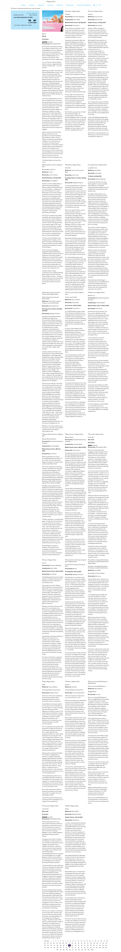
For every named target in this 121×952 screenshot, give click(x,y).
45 (48, 945)
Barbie (44, 33)
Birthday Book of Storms (48, 169)
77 (81, 947)
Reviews (41, 5)
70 (60, 947)
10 (73, 941)
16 (89, 941)
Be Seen (60, 5)
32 (72, 943)
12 (78, 941)
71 (63, 947)
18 (95, 941)
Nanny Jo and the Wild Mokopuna (97, 686)
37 (88, 943)
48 (57, 945)
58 (87, 945)
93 (79, 949)
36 (84, 943)
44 (45, 945)
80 (91, 947)
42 (103, 943)
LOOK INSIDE (33, 22)
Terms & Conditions (84, 5)
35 (81, 943)
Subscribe (70, 5)
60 (94, 945)
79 (87, 947)
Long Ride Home (92, 168)
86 (57, 949)
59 (90, 945)
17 (92, 941)
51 (66, 945)
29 (63, 943)
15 (87, 941)
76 (78, 947)
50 (63, 945)
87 (60, 949)
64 (106, 945)
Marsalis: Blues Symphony (49, 439)
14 (84, 941)
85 (106, 947)
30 (66, 943)
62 (100, 945)
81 (93, 947)
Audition (67, 684)
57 (84, 945)
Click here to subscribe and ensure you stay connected (25, 8)
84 (103, 947)
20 (101, 941)
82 (96, 947)
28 (60, 943)
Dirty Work (68, 168)
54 (75, 945)
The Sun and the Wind (71, 297)
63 (103, 945)
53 (72, 945)
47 (54, 945)
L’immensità (45, 809)
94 (82, 949)
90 (70, 949)
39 (94, 943)
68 (54, 947)
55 (78, 945)
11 (75, 941)
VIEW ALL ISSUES (31, 13)
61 (96, 945)
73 (69, 947)
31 (69, 943)
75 (75, 947)
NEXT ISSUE (32, 15)
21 (104, 941)
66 (48, 947)
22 (107, 941)
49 (60, 945)
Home (23, 5)
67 (51, 947)
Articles (32, 5)
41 (100, 943)
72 (66, 947)
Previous (46, 941)
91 (73, 949)
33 (75, 943)
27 (57, 943)
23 (44, 943)
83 (100, 947)
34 (78, 943)
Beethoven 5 (91, 295)
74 (72, 947)
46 (51, 945)
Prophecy (67, 14)
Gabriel (67, 809)
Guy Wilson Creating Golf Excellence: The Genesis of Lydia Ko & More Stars (98, 567)
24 (48, 943)
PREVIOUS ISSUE (19, 15)
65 (45, 947)
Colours (44, 563)
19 (98, 941)
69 (57, 947)
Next (92, 949)
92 (76, 949)
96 (88, 949)
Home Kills (91, 437)
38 (91, 943)
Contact (50, 5)
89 (67, 949)
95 (85, 949)
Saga (43, 684)
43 (106, 943)
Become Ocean (69, 437)
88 (63, 949)
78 (84, 947)
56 (81, 945)
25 (51, 943)
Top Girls (90, 14)
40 (97, 943)
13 (81, 941)
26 (54, 943)
